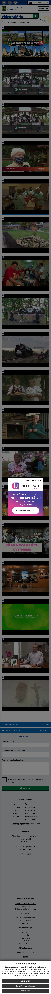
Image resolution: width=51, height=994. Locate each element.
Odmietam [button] (25, 991)
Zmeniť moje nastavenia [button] (25, 986)
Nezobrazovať (33, 480)
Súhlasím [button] (25, 981)
